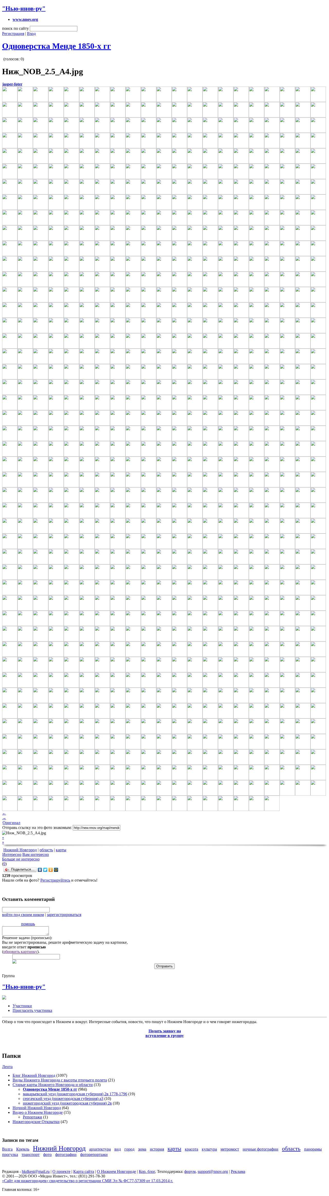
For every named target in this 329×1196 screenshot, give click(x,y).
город (129, 1149)
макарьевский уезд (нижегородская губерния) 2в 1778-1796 (75, 1094)
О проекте (61, 1171)
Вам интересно (35, 854)
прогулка (10, 1154)
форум (190, 1171)
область (46, 850)
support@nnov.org (213, 1171)
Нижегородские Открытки (36, 1121)
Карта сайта (83, 1171)
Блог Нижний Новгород (34, 1075)
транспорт (31, 1154)
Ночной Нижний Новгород (37, 1108)
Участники (22, 1006)
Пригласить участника (32, 1010)
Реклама (238, 1171)
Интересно (11, 854)
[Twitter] (45, 869)
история (157, 1149)
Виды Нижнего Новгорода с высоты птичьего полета (60, 1080)
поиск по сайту (15, 28)
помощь (28, 924)
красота (191, 1149)
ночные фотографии (260, 1149)
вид (117, 1149)
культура (209, 1149)
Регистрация (13, 33)
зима (142, 1149)
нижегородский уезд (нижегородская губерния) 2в (67, 1103)
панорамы (313, 1149)
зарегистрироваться (64, 914)
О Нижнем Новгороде (116, 1171)
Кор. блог (147, 1171)
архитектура (100, 1149)
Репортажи (32, 1117)
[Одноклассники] (50, 869)
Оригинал (11, 822)
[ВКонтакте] (40, 869)
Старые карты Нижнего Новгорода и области (53, 1084)
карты (61, 850)
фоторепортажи (94, 1154)
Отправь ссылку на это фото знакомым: (37, 827)
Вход (31, 33)
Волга (7, 1149)
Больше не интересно (21, 859)
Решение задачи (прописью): (27, 938)
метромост (230, 1149)
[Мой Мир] (56, 869)
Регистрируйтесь (55, 880)
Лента (7, 1066)
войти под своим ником (23, 914)
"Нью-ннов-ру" (23, 8)
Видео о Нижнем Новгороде (38, 1112)
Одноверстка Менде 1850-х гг (56, 46)
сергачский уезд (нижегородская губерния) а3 (63, 1098)
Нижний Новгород (20, 850)
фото (47, 1154)
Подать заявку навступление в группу (164, 1033)
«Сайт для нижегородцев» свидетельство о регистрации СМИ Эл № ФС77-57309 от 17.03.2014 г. (87, 1181)
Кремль (22, 1149)
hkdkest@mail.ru (36, 1171)
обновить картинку (20, 951)
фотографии (66, 1154)
